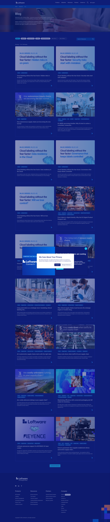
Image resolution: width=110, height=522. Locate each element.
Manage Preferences (66, 264)
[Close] (86, 248)
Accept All (57, 264)
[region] (55, 261)
